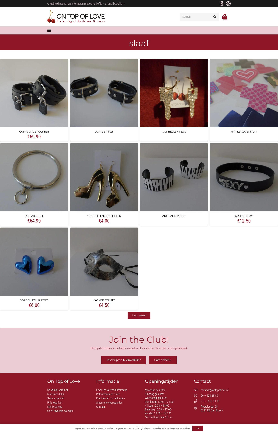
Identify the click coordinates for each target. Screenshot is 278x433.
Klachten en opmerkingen (110, 398)
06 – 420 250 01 (210, 395)
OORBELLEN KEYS (174, 131)
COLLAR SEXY (244, 215)
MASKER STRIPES (104, 300)
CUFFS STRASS (104, 131)
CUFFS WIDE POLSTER (34, 131)
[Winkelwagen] (225, 16)
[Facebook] (222, 3)
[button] (49, 30)
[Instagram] (228, 3)
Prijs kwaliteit (54, 402)
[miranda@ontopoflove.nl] (197, 390)
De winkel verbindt (57, 390)
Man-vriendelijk (55, 394)
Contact (100, 406)
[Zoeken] (215, 17)
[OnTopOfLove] (76, 16)
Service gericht (55, 398)
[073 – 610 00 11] (197, 401)
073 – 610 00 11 (210, 401)
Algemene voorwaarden (109, 402)
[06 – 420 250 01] (197, 395)
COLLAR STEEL (34, 215)
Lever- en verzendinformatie (111, 390)
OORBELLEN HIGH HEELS (104, 215)
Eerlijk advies (54, 406)
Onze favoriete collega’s (60, 411)
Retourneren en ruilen (108, 394)
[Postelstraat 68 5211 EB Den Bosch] (197, 408)
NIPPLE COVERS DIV (244, 131)
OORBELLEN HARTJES (34, 300)
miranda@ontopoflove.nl (214, 390)
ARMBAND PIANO (173, 215)
